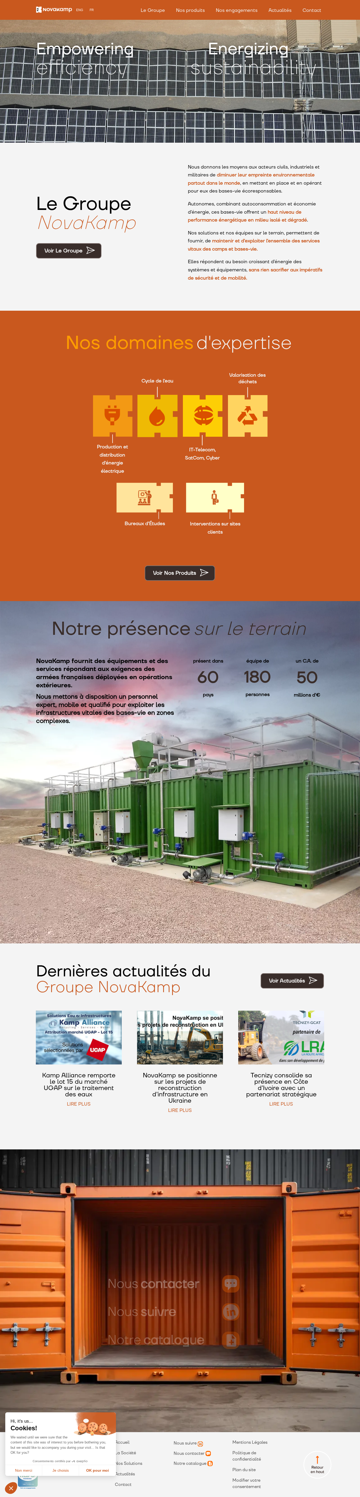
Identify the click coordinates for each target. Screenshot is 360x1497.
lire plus (79, 1104)
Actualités (280, 10)
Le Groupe (153, 10)
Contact (312, 10)
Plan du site (244, 1469)
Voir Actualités (287, 980)
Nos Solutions (128, 1463)
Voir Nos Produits (174, 573)
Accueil (122, 1442)
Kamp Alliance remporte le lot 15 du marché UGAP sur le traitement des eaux (78, 1084)
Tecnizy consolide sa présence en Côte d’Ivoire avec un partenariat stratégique (281, 1084)
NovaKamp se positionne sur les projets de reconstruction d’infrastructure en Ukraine (180, 1088)
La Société (125, 1453)
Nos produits (190, 10)
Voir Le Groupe (63, 250)
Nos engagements (236, 10)
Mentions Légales (249, 1442)
